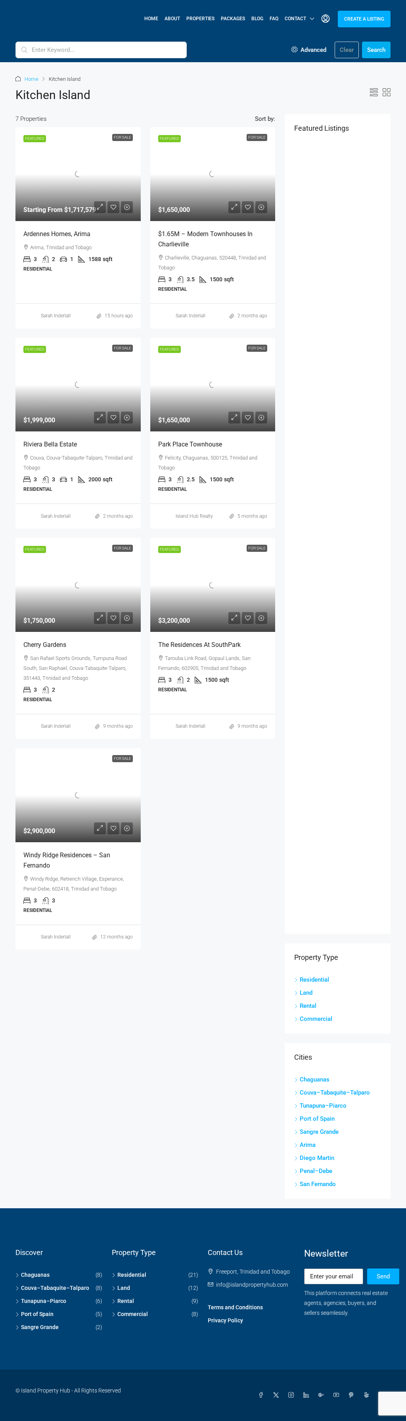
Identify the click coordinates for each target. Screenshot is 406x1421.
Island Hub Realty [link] (194, 516)
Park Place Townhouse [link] (190, 444)
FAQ (274, 18)
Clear (347, 49)
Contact (295, 18)
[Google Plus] (322, 1395)
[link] (78, 174)
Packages (233, 18)
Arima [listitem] (308, 1144)
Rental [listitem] (308, 1005)
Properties (200, 18)
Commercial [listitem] (316, 1018)
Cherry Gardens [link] (44, 645)
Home (151, 18)
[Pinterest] (353, 1395)
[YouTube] (337, 1395)
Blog (257, 18)
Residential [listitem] (314, 979)
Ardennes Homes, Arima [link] (56, 234)
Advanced (312, 49)
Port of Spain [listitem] (317, 1118)
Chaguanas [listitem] (314, 1079)
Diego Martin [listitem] (317, 1158)
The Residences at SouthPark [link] (199, 645)
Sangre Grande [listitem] (319, 1131)
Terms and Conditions (235, 1307)
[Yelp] (368, 1395)
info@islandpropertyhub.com (252, 1285)
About (172, 18)
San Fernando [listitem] (318, 1184)
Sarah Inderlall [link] (56, 316)
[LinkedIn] (307, 1395)
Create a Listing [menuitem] (364, 19)
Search (376, 49)
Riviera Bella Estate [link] (50, 444)
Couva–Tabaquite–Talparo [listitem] (335, 1092)
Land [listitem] (306, 992)
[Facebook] (262, 1395)
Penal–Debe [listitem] (316, 1171)
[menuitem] (325, 19)
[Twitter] (277, 1395)
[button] (374, 92)
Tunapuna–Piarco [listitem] (323, 1105)
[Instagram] (292, 1395)
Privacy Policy (225, 1320)
